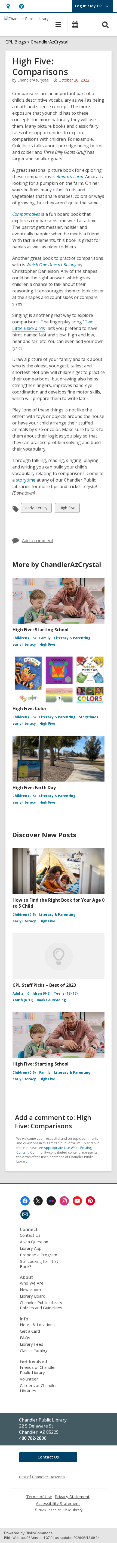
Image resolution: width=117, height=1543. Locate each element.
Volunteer (29, 1379)
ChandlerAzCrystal (49, 42)
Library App (31, 1248)
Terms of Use (39, 1496)
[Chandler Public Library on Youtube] (77, 1200)
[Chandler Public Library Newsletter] (25, 1214)
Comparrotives (26, 214)
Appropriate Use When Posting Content (54, 1150)
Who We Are (32, 1283)
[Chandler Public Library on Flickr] (51, 1200)
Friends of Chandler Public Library (38, 1369)
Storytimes (88, 717)
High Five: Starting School (41, 630)
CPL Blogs (15, 42)
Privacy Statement (72, 1496)
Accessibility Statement (58, 1503)
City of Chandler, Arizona (42, 1476)
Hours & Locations (37, 1324)
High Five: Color (30, 708)
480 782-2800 (32, 1438)
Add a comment (37, 541)
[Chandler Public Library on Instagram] (64, 1200)
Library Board (32, 1296)
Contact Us (30, 1235)
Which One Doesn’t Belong (51, 265)
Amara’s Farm (70, 177)
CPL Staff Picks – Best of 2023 (44, 985)
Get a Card (30, 1331)
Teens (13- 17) (66, 993)
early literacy (36, 509)
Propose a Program (38, 1254)
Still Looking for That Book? (39, 1263)
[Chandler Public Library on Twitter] (38, 1200)
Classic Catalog (34, 1350)
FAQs (25, 1337)
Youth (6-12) (23, 1000)
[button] (8, 6)
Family (45, 638)
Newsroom (30, 1289)
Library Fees (31, 1344)
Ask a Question (34, 1241)
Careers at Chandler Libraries (38, 1388)
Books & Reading (51, 1000)
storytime (25, 480)
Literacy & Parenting (72, 638)
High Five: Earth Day (34, 788)
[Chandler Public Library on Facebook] (25, 1200)
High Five (67, 509)
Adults (18, 993)
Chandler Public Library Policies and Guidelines (41, 1305)
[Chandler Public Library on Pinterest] (90, 1200)
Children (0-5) (24, 638)
